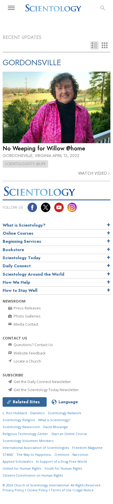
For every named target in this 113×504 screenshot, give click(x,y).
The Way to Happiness (34, 454)
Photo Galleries (27, 316)
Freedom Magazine (87, 447)
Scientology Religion (19, 420)
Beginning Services (22, 241)
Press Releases (27, 308)
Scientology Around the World (33, 274)
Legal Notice (84, 490)
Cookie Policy (37, 490)
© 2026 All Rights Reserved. (52, 485)
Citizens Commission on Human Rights (33, 475)
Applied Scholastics (18, 461)
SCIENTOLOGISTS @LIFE (25, 163)
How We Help (16, 282)
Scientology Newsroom (21, 427)
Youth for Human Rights (63, 468)
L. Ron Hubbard (15, 413)
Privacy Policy (13, 490)
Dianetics (37, 413)
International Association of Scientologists (36, 447)
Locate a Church (27, 361)
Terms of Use (61, 490)
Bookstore (13, 250)
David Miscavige (55, 427)
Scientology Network (64, 413)
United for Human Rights (22, 468)
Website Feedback (29, 353)
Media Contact (25, 324)
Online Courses (18, 233)
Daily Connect (17, 266)
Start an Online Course (69, 434)
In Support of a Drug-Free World (61, 461)
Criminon (61, 454)
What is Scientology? (24, 225)
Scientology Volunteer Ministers (28, 440)
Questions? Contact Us (33, 344)
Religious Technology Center (25, 434)
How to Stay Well (20, 290)
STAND (8, 454)
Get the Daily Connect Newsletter (42, 381)
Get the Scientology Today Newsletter (46, 389)
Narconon (80, 454)
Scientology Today (22, 258)
